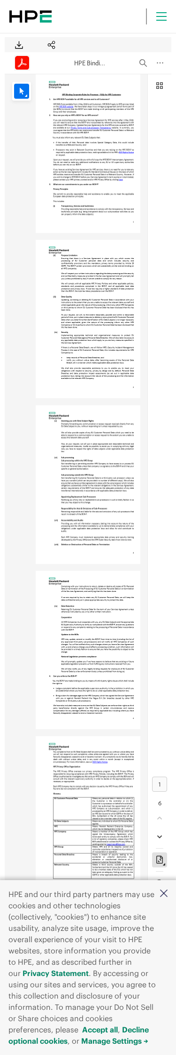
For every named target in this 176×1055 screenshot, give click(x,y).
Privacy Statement (56, 973)
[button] (164, 894)
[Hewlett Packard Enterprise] (30, 16)
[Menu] (161, 16)
